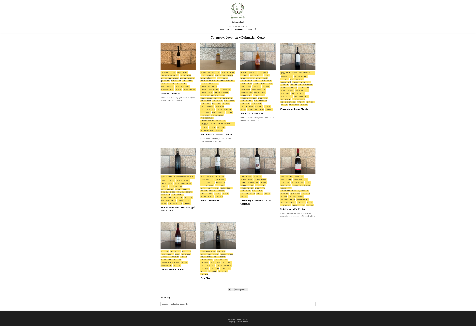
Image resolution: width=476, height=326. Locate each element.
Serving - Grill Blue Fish (289, 88)
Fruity (267, 75)
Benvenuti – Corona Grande (216, 134)
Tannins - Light (166, 197)
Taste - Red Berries (299, 99)
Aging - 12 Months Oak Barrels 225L (292, 176)
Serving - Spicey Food (301, 90)
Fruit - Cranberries (207, 182)
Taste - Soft (301, 102)
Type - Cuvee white (217, 115)
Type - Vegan (215, 268)
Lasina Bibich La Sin (172, 269)
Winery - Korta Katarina (256, 109)
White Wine (221, 127)
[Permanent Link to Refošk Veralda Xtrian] (297, 161)
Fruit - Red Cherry (256, 75)
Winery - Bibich (166, 265)
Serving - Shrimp (258, 95)
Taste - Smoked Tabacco (288, 102)
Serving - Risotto (219, 257)
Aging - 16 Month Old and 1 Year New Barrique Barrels (296, 73)
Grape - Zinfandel (260, 179)
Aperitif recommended (248, 72)
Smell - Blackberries (168, 192)
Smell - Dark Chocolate (184, 192)
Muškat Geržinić (170, 93)
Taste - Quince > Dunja (224, 109)
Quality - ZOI (165, 81)
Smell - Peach (206, 103)
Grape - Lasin (186, 254)
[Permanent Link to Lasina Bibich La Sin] (178, 235)
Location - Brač (286, 82)
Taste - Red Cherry (247, 106)
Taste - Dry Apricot (167, 86)
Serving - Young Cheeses (248, 98)
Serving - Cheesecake (217, 95)
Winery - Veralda (298, 205)
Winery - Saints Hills (175, 203)
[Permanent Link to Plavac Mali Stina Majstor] (297, 56)
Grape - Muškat (183, 72)
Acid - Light (164, 251)
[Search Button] (255, 29)
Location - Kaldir (206, 92)
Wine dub (238, 22)
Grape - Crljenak (246, 179)
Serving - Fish (245, 89)
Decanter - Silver (219, 179)
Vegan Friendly (226, 268)
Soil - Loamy (216, 103)
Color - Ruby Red (286, 76)
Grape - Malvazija (207, 75)
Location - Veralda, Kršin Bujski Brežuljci (294, 191)
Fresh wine (244, 75)
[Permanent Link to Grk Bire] (218, 235)
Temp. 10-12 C (205, 268)
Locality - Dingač (261, 78)
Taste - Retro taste (218, 112)
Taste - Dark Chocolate (301, 96)
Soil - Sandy (225, 103)
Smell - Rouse (245, 103)
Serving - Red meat (287, 90)
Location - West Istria (187, 78)
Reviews (249, 29)
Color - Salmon (263, 72)
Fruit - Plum (220, 182)
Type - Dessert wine (167, 89)
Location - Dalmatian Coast (169, 75)
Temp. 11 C (229, 112)
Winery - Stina (294, 105)
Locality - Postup (246, 81)
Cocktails (239, 29)
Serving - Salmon (246, 92)
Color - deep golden (228, 72)
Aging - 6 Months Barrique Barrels (212, 176)
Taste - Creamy (177, 197)
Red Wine (294, 85)
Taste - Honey (219, 106)
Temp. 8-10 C (258, 106)
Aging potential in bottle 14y (210, 72)
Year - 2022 (269, 109)
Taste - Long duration (182, 86)
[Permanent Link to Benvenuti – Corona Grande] (218, 56)
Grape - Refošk (285, 185)
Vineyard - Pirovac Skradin (170, 262)
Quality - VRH (295, 193)
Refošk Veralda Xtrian (293, 209)
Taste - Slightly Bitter (224, 265)
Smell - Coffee (187, 81)
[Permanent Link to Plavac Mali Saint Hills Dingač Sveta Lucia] (178, 161)
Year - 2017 (187, 203)
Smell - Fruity (263, 98)
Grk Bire (205, 278)
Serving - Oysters (206, 257)
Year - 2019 (304, 105)
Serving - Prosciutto (258, 89)
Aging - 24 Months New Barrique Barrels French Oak (177, 177)
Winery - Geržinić (189, 89)
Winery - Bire (223, 271)
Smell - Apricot (229, 101)
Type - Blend (205, 115)
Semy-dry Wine (176, 81)
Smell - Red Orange (260, 101)
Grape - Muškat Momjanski (224, 75)
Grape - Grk (221, 251)
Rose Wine (266, 86)
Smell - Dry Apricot (167, 84)
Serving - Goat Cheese (305, 85)
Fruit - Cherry (175, 251)
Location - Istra (186, 75)
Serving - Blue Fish (247, 185)
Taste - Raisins (205, 112)
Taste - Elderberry (207, 106)
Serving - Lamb (304, 88)
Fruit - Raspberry (167, 254)
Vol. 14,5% (284, 105)
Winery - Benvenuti (207, 130)
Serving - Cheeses (206, 98)
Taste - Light (189, 197)
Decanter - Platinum (301, 179)
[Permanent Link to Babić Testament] (218, 161)
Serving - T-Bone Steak (182, 189)
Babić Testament (209, 200)
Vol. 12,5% (178, 89)
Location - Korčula (227, 254)
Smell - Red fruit (246, 101)
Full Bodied (284, 79)
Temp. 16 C (217, 193)
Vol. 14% (163, 203)
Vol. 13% (243, 109)
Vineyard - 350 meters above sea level (213, 121)
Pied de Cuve (285, 193)
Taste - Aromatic (181, 84)
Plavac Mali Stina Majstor (295, 108)
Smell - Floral (260, 188)
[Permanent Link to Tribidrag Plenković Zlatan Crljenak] (258, 161)
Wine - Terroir (286, 205)
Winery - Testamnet (207, 196)
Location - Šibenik (226, 188)
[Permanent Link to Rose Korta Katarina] (258, 56)
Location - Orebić (246, 84)
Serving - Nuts (217, 101)
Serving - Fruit (206, 101)
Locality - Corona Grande (210, 84)
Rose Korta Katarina (251, 113)
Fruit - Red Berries (300, 76)
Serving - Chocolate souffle (223, 98)
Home (222, 29)
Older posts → (241, 289)
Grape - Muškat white (208, 78)
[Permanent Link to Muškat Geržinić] (178, 56)
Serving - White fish (220, 260)
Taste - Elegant (256, 103)
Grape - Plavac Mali (247, 78)
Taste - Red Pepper (303, 199)
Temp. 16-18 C (310, 102)
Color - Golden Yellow (168, 72)
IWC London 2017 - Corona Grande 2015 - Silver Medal (217, 81)
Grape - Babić (220, 185)
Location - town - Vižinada (169, 78)
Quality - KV (256, 86)
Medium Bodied (246, 86)
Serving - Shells (246, 95)
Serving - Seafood (259, 92)
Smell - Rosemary (177, 195)
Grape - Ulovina (222, 78)
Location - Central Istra (209, 86)
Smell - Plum (285, 93)
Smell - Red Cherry (298, 93)
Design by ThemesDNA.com (238, 321)
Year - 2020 (219, 130)
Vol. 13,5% (212, 127)
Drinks (229, 29)
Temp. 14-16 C (301, 202)
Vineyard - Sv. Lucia (184, 200)
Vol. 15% (267, 193)
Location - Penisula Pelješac (263, 84)
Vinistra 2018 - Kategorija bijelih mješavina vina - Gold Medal (217, 124)
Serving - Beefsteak (175, 186)
